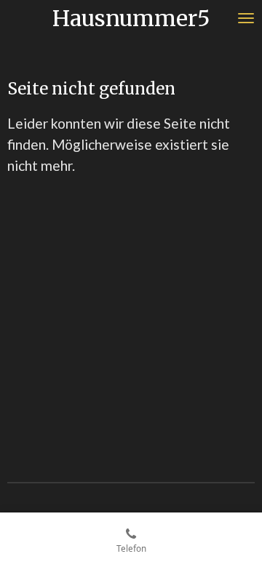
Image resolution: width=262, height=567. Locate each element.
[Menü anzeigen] (246, 18)
